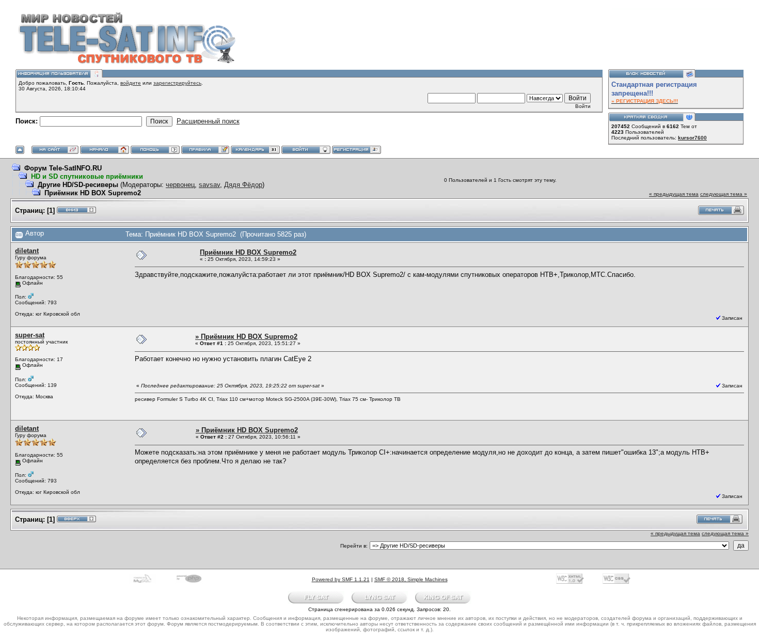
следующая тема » (723, 194)
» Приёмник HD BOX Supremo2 (246, 336)
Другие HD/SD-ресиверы (78, 185)
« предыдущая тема (674, 194)
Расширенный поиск (208, 121)
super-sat (29, 335)
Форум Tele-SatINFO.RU (63, 168)
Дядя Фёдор (243, 185)
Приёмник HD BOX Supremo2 (92, 193)
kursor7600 (692, 138)
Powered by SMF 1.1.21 (341, 579)
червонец (180, 185)
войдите (130, 83)
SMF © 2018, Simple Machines (411, 579)
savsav (209, 185)
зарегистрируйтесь (177, 83)
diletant (27, 251)
